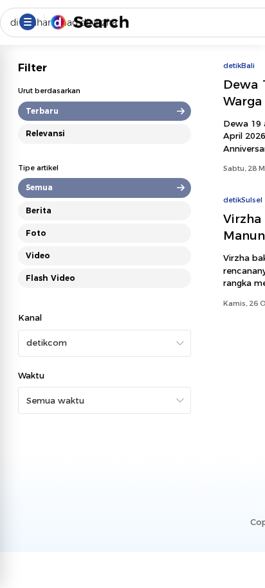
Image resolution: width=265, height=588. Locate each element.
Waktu (31, 375)
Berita (38, 210)
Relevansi (45, 133)
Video (38, 255)
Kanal (30, 317)
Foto (36, 233)
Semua (39, 187)
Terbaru (42, 111)
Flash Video (50, 278)
